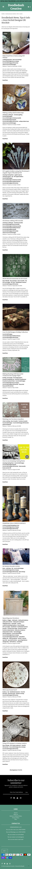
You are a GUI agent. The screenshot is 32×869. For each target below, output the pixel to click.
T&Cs (15, 819)
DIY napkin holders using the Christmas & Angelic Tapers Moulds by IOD (16, 172)
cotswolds (13, 623)
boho (4, 568)
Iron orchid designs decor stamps (11, 61)
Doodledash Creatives (21, 282)
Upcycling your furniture (11, 618)
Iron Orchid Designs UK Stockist (10, 63)
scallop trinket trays (24, 121)
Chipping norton (7, 623)
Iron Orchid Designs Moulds (9, 119)
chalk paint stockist (7, 621)
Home (3, 13)
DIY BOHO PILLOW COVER (11, 566)
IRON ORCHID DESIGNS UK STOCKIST (15, 279)
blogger (9, 620)
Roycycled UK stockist (8, 386)
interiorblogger (17, 631)
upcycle (24, 638)
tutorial (20, 638)
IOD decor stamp (20, 693)
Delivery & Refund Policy (16, 816)
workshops (19, 641)
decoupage (10, 377)
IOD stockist (6, 747)
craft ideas (8, 568)
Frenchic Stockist (22, 628)
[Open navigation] (3, 7)
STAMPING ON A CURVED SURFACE (14, 523)
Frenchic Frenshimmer (20, 379)
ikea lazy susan (11, 693)
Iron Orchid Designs (7, 116)
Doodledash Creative (16, 6)
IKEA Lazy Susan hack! (10, 690)
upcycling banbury (22, 640)
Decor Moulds (6, 280)
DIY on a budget (6, 282)
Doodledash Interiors (22, 626)
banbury (5, 620)
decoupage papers (17, 377)
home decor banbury (20, 630)
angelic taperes (18, 174)
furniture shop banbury (8, 630)
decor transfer (21, 280)
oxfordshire (22, 636)
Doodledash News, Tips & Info (16, 17)
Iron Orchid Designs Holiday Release (11, 181)
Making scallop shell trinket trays (13, 113)
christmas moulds (18, 222)
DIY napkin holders (18, 176)
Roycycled (21, 384)
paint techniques (7, 424)
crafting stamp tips (7, 59)
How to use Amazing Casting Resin (14, 461)
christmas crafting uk (8, 114)
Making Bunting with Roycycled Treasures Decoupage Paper (13, 374)
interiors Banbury (7, 633)
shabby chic (5, 638)
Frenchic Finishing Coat (8, 379)
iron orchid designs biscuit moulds (11, 224)
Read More (5, 80)
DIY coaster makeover (15, 745)
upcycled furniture (12, 640)
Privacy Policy (15, 817)
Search (15, 812)
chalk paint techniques (18, 621)
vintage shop (6, 641)
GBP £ (4, 850)
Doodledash (14, 626)
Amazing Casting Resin (8, 174)
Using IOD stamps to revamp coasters (15, 743)
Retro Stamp (22, 571)
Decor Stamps (13, 280)
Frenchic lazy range (12, 628)
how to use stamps (17, 59)
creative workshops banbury (10, 625)
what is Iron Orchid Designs (9, 64)
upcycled (5, 640)
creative (19, 623)
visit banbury (12, 641)
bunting (4, 377)
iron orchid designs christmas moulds (12, 118)
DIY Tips (13, 282)
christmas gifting (18, 114)
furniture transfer (23, 421)
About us (16, 814)
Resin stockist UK (7, 468)
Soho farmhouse (13, 638)
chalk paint (14, 620)
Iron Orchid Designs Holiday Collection (15, 332)
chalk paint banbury (23, 620)
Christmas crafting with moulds (13, 221)
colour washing (6, 421)
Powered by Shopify (19, 866)
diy (12, 176)
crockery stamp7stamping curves (11, 525)
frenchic (5, 628)
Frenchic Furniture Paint (9, 381)
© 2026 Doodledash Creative (8, 866)
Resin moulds (22, 466)
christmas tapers (7, 176)
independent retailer (8, 631)
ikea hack (5, 693)
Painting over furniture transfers (13, 419)
